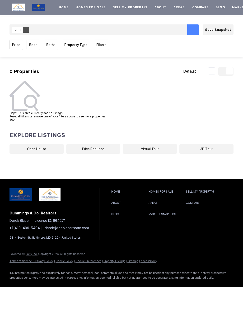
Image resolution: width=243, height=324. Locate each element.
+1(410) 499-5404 (24, 228)
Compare (200, 7)
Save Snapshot (218, 30)
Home (64, 7)
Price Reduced (93, 149)
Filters (101, 45)
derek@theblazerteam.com (67, 228)
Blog (220, 7)
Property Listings (114, 261)
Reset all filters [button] (19, 116)
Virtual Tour (150, 149)
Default (189, 71)
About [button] (160, 7)
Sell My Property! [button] (130, 7)
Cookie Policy (64, 261)
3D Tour (206, 149)
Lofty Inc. (31, 254)
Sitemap (132, 261)
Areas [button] (179, 7)
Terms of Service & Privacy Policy (31, 261)
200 (17, 30)
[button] (18, 7)
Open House (36, 149)
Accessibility (148, 261)
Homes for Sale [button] (90, 7)
